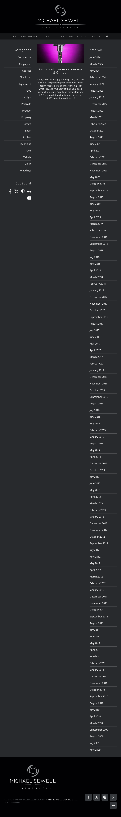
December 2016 (98, 377)
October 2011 (97, 610)
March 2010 (96, 723)
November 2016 (98, 383)
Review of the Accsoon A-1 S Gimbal (60, 71)
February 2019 (98, 230)
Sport (28, 130)
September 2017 (99, 317)
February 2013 (98, 510)
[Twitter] (16, 191)
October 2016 (97, 390)
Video (28, 164)
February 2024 (98, 77)
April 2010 (95, 716)
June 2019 (95, 203)
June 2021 (95, 144)
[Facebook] (10, 191)
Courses (26, 70)
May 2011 (95, 643)
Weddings (25, 170)
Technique (25, 144)
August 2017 (96, 323)
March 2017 (96, 357)
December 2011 (98, 596)
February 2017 (98, 363)
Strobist (26, 137)
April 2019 (95, 217)
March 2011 (96, 656)
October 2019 (97, 184)
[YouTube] (29, 198)
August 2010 (96, 703)
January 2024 (97, 84)
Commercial (24, 57)
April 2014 (95, 456)
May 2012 (95, 563)
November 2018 (98, 237)
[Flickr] (29, 191)
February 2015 (98, 430)
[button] (107, 36)
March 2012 (96, 576)
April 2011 (95, 649)
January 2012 (97, 590)
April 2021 (95, 150)
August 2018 (96, 250)
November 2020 (98, 170)
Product (26, 110)
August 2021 (96, 137)
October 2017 (97, 310)
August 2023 (96, 90)
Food (28, 90)
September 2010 (99, 696)
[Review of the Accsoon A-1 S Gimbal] (60, 53)
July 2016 (94, 410)
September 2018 (99, 243)
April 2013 (95, 496)
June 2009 (95, 749)
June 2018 (95, 263)
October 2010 (97, 689)
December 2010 (98, 676)
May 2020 (95, 177)
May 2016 (95, 423)
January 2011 (97, 669)
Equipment (25, 84)
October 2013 (97, 470)
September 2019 (99, 190)
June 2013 (95, 483)
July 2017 (94, 330)
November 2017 (98, 303)
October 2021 (97, 130)
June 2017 (95, 337)
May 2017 (95, 343)
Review (27, 124)
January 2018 (97, 290)
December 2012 (98, 523)
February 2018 (98, 283)
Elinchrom (25, 77)
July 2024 (94, 70)
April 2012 (95, 570)
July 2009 (94, 743)
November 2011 (98, 603)
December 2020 (98, 164)
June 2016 (95, 416)
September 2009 (99, 729)
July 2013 (94, 476)
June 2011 (95, 636)
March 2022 (96, 117)
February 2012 (98, 583)
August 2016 (96, 403)
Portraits (26, 104)
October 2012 (97, 536)
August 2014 (96, 443)
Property (26, 117)
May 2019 (95, 210)
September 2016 (99, 397)
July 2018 (94, 257)
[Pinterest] (23, 191)
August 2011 (96, 623)
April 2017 (95, 350)
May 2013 (95, 490)
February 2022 (98, 124)
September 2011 (99, 616)
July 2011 (94, 629)
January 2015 (97, 436)
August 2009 (96, 736)
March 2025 (96, 64)
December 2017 (98, 297)
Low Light (26, 97)
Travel (27, 150)
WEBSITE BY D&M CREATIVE (59, 800)
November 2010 (98, 683)
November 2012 (98, 530)
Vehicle (27, 157)
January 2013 (97, 516)
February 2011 (98, 663)
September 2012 (99, 543)
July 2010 (94, 709)
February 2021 (98, 157)
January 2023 (97, 97)
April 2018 (95, 270)
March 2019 (96, 223)
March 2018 (96, 277)
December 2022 (98, 104)
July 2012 (94, 550)
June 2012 (95, 556)
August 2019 (96, 197)
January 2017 (97, 370)
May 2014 (95, 450)
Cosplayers (25, 64)
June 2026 (95, 57)
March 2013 (96, 503)
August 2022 (96, 110)
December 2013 (98, 463)
